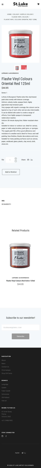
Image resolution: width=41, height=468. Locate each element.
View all (4, 401)
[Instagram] (2, 436)
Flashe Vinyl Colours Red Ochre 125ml (20, 281)
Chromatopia (6, 370)
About (4, 360)
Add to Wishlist (11, 172)
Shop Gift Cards (7, 373)
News (3, 363)
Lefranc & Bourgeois (10, 73)
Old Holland (5, 397)
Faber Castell (6, 391)
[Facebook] (6, 436)
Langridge (5, 384)
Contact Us (5, 367)
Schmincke (5, 394)
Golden (4, 387)
